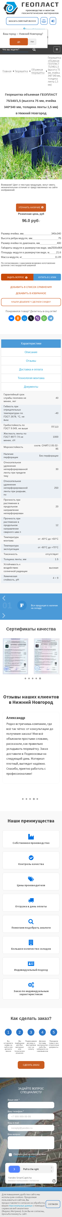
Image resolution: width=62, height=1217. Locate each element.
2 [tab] (29, 678)
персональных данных (25, 1156)
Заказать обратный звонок (22, 21)
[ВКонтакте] (11, 318)
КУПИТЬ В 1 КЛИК (47, 277)
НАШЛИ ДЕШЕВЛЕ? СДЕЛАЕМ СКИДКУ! (31, 302)
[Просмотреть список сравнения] (44, 21)
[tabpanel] (15, 656)
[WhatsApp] (44, 318)
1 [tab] (26, 678)
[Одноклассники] (18, 318)
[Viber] (37, 318)
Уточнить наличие (30, 207)
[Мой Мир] (24, 318)
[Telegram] (51, 318)
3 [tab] (33, 678)
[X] (31, 318)
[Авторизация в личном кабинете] (53, 21)
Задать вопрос (16, 277)
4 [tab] (36, 678)
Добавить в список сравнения (31, 287)
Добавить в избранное (31, 293)
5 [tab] (40, 678)
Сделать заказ (31, 1065)
